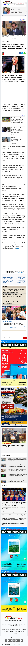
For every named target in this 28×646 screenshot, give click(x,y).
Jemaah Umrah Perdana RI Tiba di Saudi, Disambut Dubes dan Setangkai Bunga (20, 280)
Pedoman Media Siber (20, 629)
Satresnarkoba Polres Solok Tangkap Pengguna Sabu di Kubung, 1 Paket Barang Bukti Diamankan (17, 475)
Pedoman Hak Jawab (9, 631)
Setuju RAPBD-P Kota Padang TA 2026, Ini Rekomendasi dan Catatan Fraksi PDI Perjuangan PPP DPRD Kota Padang (14, 519)
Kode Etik (12, 629)
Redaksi (10, 624)
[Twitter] (9, 640)
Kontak (14, 624)
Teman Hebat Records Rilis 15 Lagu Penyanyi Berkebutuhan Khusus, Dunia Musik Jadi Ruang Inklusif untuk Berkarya (14, 291)
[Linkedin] (17, 640)
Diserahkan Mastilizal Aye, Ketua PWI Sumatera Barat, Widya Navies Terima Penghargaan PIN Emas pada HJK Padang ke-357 (14, 447)
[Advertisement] (14, 92)
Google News (20, 272)
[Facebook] (6, 640)
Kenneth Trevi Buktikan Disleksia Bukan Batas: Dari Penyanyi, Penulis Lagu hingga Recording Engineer (13, 302)
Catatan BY (4, 624)
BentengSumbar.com (13, 644)
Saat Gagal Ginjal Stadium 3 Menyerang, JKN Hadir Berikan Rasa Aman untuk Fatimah (17, 481)
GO (25, 337)
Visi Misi (13, 625)
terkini (18, 248)
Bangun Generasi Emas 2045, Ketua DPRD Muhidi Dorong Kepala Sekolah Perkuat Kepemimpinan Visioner (14, 511)
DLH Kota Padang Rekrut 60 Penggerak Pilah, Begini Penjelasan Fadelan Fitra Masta (17, 470)
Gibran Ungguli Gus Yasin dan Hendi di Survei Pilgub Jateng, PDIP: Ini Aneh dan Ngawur (8, 280)
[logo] (14, 619)
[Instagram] (14, 640)
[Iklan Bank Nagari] (14, 569)
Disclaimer (19, 624)
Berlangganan (5, 629)
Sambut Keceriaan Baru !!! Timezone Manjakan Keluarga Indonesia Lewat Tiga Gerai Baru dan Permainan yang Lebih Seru (14, 504)
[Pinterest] (11, 640)
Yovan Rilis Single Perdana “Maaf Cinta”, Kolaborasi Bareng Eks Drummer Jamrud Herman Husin (13, 296)
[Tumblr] (19, 640)
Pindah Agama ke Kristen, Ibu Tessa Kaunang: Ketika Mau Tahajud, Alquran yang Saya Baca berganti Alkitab (14, 515)
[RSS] (22, 640)
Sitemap (18, 625)
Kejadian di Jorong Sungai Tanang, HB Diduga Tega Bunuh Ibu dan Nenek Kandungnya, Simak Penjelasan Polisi (17, 459)
